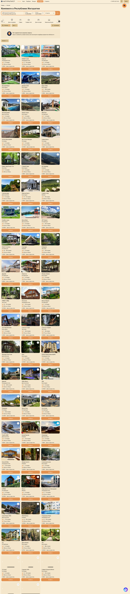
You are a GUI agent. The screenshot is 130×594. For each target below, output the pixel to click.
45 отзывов (8, 304)
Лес (43, 542)
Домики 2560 (25, 85)
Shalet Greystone (6, 247)
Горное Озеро (25, 112)
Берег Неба (45, 85)
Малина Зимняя (46, 273)
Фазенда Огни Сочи (7, 354)
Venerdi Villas (5, 462)
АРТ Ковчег (45, 220)
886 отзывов (47, 546)
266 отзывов (27, 331)
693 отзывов (48, 519)
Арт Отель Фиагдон (27, 139)
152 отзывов (27, 384)
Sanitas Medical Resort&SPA (48, 354)
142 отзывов (27, 304)
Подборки (28, 1)
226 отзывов (47, 223)
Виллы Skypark (45, 300)
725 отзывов (8, 519)
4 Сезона (4, 569)
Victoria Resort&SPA (7, 139)
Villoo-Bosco (25, 381)
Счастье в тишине (46, 327)
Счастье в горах (26, 327)
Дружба (4, 273)
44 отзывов (28, 62)
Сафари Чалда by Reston (48, 569)
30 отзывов (28, 573)
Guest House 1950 (6, 515)
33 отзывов (28, 196)
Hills (43, 381)
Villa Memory (25, 515)
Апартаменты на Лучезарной (49, 488)
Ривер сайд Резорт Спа (8, 166)
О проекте (47, 1)
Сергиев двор (5, 193)
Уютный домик (6, 112)
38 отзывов (47, 331)
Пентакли (24, 300)
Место (23, 488)
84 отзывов (47, 196)
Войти (126, 1)
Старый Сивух (25, 166)
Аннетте (44, 58)
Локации (34, 1)
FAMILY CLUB (25, 58)
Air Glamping (45, 166)
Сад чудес (24, 247)
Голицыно (44, 247)
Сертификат (40, 1)
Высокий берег (6, 85)
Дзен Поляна (25, 542)
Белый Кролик (25, 435)
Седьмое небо (25, 569)
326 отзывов (28, 519)
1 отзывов (27, 465)
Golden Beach (45, 139)
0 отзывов (7, 62)
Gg (2, 542)
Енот (23, 354)
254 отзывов (47, 573)
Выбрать (11, 69)
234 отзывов (8, 250)
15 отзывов (48, 492)
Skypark (4, 58)
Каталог (19, 1)
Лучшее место (25, 462)
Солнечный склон (46, 462)
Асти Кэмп (44, 408)
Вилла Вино (25, 220)
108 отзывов (47, 89)
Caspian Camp (45, 193)
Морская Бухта (25, 193)
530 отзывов (47, 250)
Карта (23, 1)
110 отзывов (8, 465)
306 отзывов (8, 411)
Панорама (4, 408)
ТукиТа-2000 (5, 435)
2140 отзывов (9, 384)
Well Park (44, 112)
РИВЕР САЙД (5, 300)
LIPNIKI (4, 488)
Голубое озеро (5, 220)
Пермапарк (44, 435)
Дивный (4, 381)
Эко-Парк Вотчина (6, 327)
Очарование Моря (46, 515)
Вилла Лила (25, 408)
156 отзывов (27, 438)
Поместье (24, 273)
